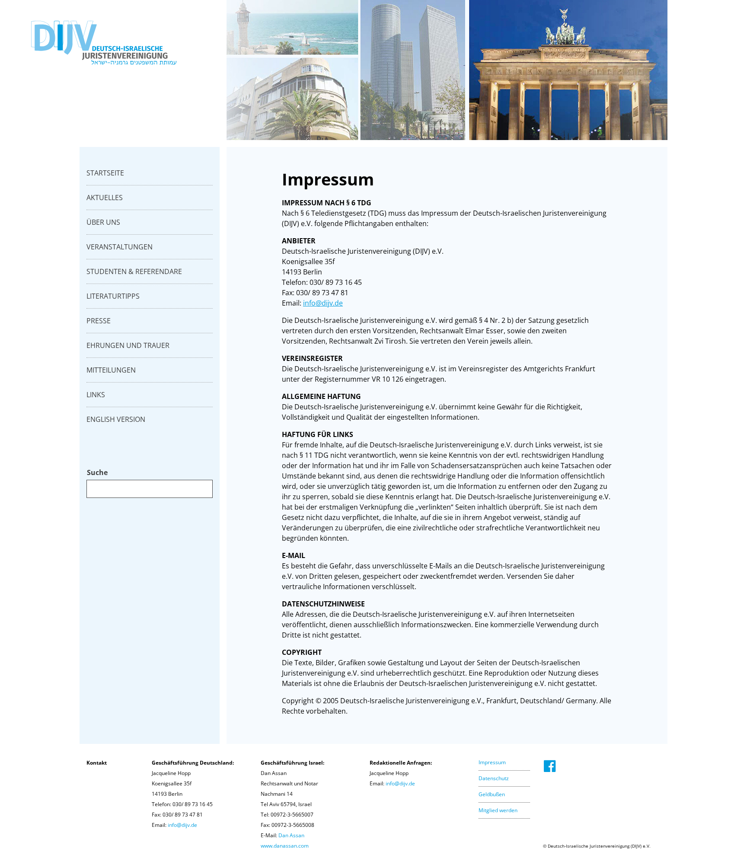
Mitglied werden (498, 810)
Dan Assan (291, 835)
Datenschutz (494, 778)
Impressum (492, 762)
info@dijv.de (323, 303)
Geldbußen (492, 794)
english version (115, 419)
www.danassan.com (285, 845)
